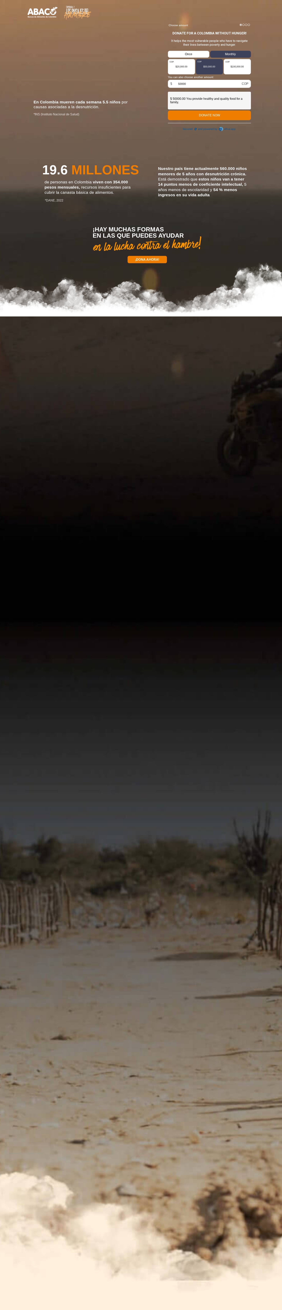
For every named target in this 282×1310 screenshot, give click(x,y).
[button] (147, 259)
